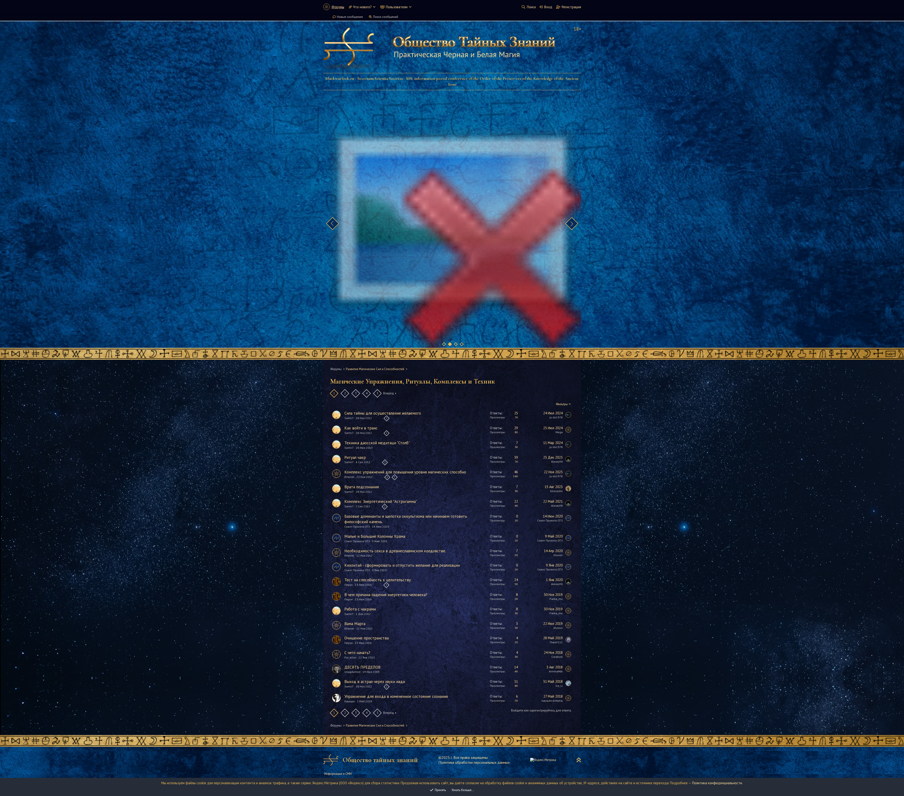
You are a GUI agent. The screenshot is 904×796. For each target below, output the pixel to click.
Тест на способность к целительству (377, 579)
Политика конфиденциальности (717, 783)
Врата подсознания (361, 486)
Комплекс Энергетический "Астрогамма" (380, 501)
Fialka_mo (556, 599)
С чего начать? (357, 652)
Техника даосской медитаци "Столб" (377, 442)
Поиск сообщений (385, 17)
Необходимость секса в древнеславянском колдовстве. (395, 551)
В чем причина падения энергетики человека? (385, 594)
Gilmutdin (556, 491)
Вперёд (388, 393)
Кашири (349, 701)
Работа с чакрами (360, 609)
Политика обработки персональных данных (474, 762)
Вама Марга (354, 623)
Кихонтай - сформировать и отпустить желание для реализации (402, 565)
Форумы (337, 7)
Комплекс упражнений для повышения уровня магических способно (405, 472)
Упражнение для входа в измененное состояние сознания (396, 696)
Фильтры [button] (562, 404)
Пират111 (556, 642)
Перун (348, 584)
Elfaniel (349, 477)
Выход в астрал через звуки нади (374, 681)
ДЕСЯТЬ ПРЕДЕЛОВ (362, 667)
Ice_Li (559, 685)
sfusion (558, 555)
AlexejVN (557, 461)
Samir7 (349, 418)
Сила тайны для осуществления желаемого (382, 413)
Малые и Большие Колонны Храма (374, 536)
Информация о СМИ (338, 774)
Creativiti (557, 657)
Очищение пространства (366, 638)
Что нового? (362, 7)
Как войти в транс (361, 428)
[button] (374, 7)
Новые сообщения (350, 17)
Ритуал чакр (355, 457)
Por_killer (350, 657)
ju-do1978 (556, 417)
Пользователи (397, 7)
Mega (559, 432)
